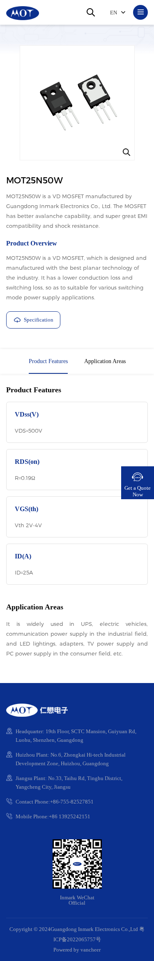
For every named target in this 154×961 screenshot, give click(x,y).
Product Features (48, 361)
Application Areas (105, 361)
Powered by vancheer (77, 950)
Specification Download (30, 323)
